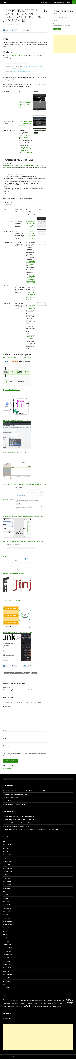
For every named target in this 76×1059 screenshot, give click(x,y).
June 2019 (6, 934)
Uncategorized (7, 1018)
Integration (31, 1003)
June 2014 (6, 988)
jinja (35, 1003)
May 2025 (5, 851)
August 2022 (6, 888)
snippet (23, 1006)
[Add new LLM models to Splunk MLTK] (17, 435)
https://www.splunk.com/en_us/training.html (30, 306)
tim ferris (48, 1006)
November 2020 (7, 921)
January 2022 (6, 911)
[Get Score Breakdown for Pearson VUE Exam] (17, 647)
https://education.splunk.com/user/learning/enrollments (25, 123)
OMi (62, 1003)
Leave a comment (34, 24)
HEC (20, 1003)
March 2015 (6, 978)
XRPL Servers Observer (58, 2)
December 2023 (7, 868)
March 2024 (6, 858)
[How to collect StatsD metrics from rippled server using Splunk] (17, 528)
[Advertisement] (64, 44)
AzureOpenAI (18, 1000)
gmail (71, 1000)
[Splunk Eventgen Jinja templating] (17, 585)
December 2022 (7, 881)
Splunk (34, 673)
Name (5, 730)
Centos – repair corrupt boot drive (14, 682)
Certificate (43, 1000)
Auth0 (6, 1000)
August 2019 (6, 931)
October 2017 (7, 968)
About (68, 2)
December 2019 (7, 924)
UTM (52, 1006)
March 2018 (6, 961)
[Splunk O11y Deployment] (17, 404)
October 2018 (7, 951)
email (57, 1000)
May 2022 (5, 898)
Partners (27, 673)
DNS (52, 1000)
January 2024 (6, 865)
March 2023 (6, 878)
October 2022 (7, 885)
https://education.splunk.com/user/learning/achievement (30, 224)
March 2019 (6, 941)
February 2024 (7, 861)
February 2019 (7, 944)
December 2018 (7, 948)
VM (55, 1006)
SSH (36, 1006)
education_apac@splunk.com (14, 165)
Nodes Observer (45, 2)
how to (23, 1003)
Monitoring (57, 1003)
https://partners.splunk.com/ (16, 55)
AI (4, 999)
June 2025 (6, 848)
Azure (11, 1000)
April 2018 (6, 958)
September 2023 (8, 871)
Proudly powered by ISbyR (9, 1056)
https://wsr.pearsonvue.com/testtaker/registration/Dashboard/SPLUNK (30, 279)
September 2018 (8, 954)
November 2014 (7, 981)
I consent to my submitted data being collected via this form (63, 24)
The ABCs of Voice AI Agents (11, 797)
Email (5, 738)
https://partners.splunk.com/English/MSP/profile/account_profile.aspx (25, 105)
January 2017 (6, 971)
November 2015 (7, 974)
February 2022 (7, 908)
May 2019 (5, 938)
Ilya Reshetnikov (22, 24)
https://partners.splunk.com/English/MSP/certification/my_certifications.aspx (30, 235)
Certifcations (9, 673)
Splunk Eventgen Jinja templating (13, 573)
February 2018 (7, 964)
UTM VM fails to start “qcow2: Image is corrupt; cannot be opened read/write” (37, 829)
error (61, 1000)
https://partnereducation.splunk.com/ (25, 136)
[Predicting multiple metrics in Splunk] (17, 467)
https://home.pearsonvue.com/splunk (30, 262)
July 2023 (5, 875)
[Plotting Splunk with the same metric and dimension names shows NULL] (21, 556)
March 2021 (6, 918)
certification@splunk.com (34, 165)
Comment (7, 707)
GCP (68, 1000)
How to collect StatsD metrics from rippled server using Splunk (23, 516)
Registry (12, 1006)
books (24, 1000)
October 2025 (7, 845)
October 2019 (7, 928)
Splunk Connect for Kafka (11, 600)
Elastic (54, 1000)
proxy (65, 1003)
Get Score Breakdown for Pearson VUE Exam (17, 632)
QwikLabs (6, 1006)
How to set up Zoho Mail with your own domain (17, 689)
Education (19, 673)
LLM (45, 1003)
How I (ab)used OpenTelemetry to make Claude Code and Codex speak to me (25, 791)
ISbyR (5, 2)
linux (42, 1003)
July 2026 (5, 841)
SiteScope (17, 1006)
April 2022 (6, 901)
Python (69, 1002)
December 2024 (7, 855)
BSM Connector (29, 1000)
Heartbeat (16, 1003)
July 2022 (5, 891)
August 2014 (6, 984)
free (64, 1000)
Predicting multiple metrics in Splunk (15, 452)
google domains (10, 1003)
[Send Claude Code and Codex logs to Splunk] (17, 372)
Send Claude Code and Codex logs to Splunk (17, 358)
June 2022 (6, 894)
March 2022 (6, 904)
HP (26, 1003)
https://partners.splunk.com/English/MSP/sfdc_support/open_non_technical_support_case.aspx (25, 150)
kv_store (39, 1003)
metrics (51, 1003)
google (4, 1003)
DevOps (48, 1000)
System (38, 1006)
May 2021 (5, 914)
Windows (59, 1006)
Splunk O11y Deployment (11, 390)
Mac (48, 1003)
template (43, 1006)
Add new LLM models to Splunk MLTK (15, 420)
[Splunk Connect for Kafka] (17, 615)
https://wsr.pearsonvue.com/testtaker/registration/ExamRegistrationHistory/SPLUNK (30, 295)
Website (6, 746)
